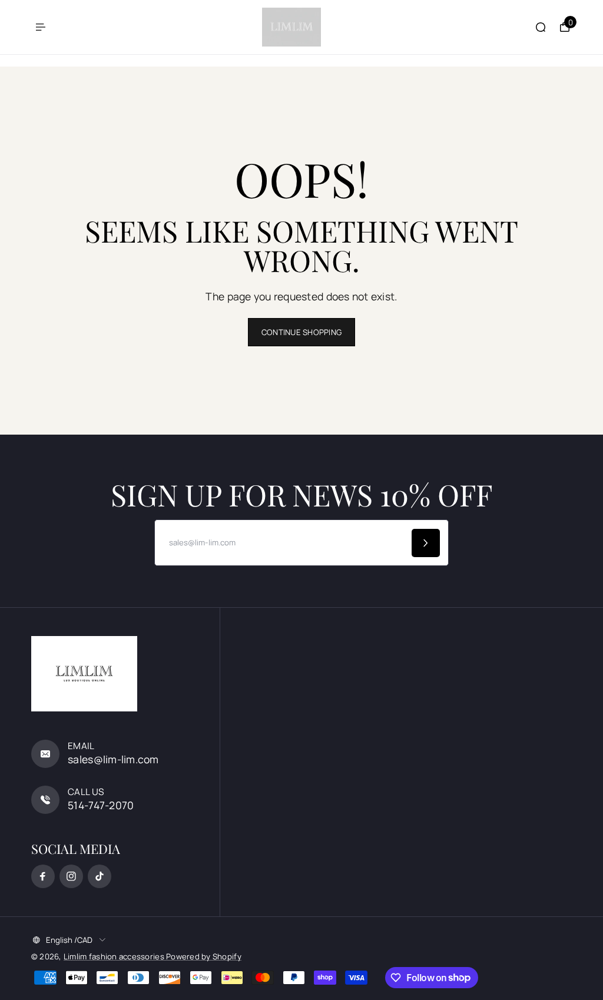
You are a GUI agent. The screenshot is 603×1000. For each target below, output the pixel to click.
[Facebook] (43, 876)
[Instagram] (71, 876)
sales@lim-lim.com (113, 759)
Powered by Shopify (203, 956)
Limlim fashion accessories (115, 956)
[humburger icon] (40, 27)
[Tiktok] (99, 876)
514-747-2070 (101, 805)
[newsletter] (426, 543)
